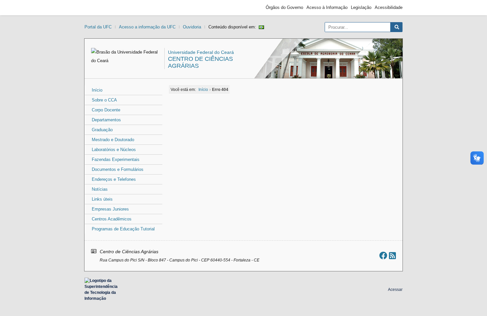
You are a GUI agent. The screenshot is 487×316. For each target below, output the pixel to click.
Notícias (100, 189)
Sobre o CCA (104, 100)
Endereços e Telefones (114, 179)
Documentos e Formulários (117, 169)
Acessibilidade (389, 7)
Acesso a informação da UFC (147, 26)
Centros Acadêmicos (112, 219)
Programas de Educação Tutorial (123, 228)
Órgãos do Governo (284, 7)
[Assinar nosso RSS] (392, 255)
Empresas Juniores (110, 209)
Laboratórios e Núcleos (114, 149)
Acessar (395, 289)
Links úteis (102, 199)
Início (97, 90)
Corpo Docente (106, 109)
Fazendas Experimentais (115, 159)
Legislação (361, 7)
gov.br (96, 7)
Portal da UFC (98, 26)
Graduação (102, 129)
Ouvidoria (192, 26)
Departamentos (106, 119)
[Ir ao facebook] (383, 255)
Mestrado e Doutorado (113, 139)
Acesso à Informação (327, 7)
